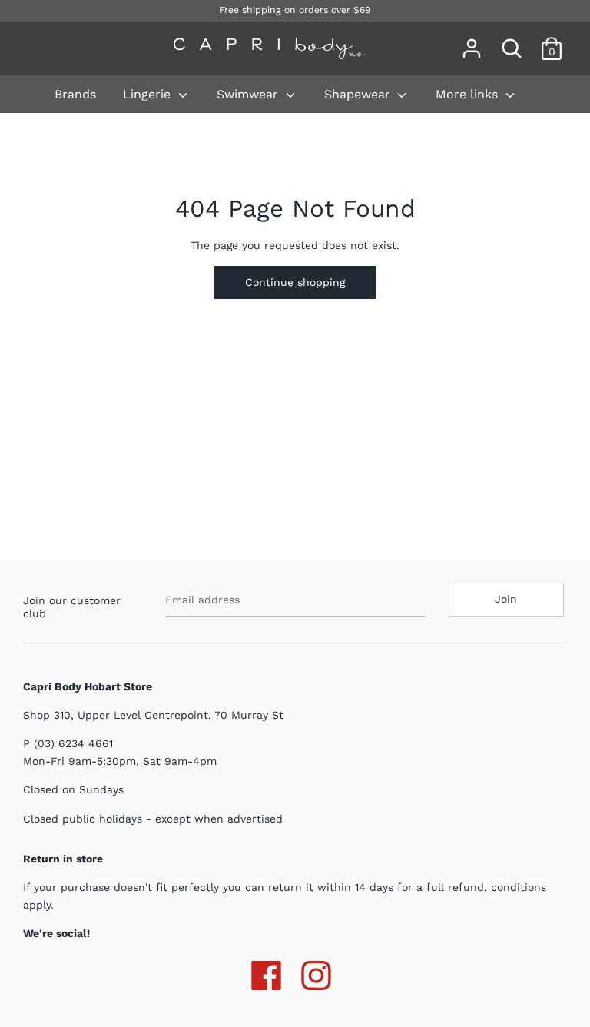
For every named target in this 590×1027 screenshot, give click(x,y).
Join (506, 599)
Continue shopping (295, 282)
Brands (75, 94)
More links (469, 94)
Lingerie (148, 94)
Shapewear (359, 94)
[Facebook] (266, 972)
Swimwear (249, 94)
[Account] (471, 41)
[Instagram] (316, 972)
